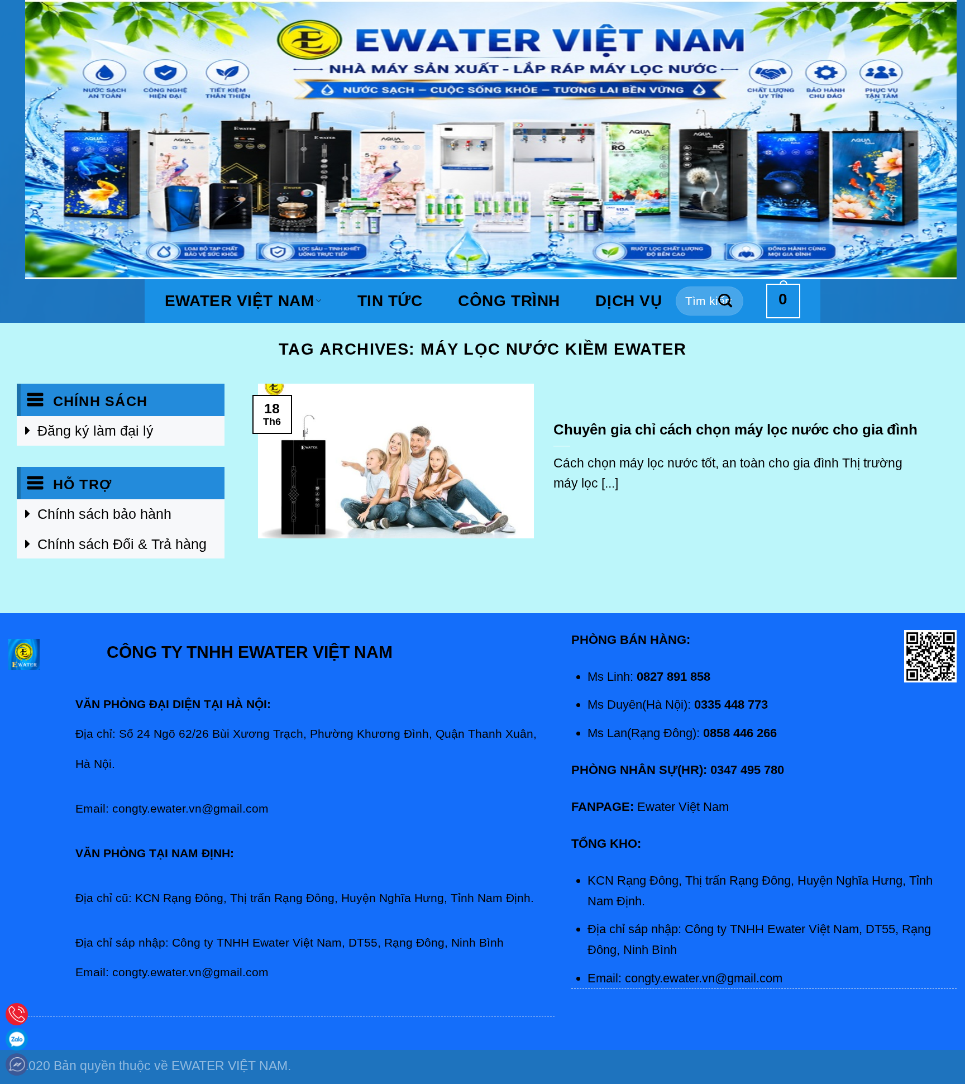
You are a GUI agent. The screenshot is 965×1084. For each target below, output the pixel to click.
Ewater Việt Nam (239, 300)
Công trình (509, 301)
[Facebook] (17, 1064)
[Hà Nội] (17, 1014)
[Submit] (726, 301)
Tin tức (390, 301)
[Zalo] (17, 1039)
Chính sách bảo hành (104, 514)
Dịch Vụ (628, 301)
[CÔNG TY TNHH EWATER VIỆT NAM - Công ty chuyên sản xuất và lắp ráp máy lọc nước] (491, 139)
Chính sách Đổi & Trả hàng (122, 544)
